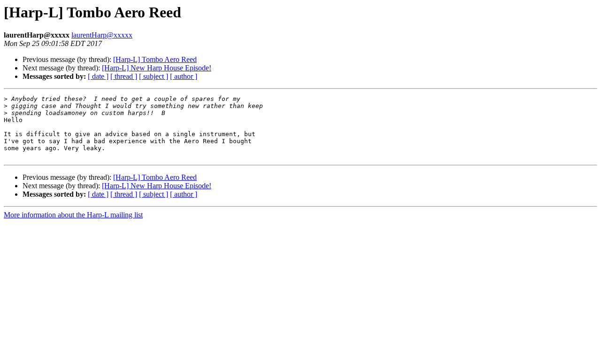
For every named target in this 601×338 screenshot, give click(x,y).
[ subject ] (153, 76)
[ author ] (183, 76)
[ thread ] (123, 76)
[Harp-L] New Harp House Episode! (156, 68)
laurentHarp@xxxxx (101, 35)
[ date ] (98, 76)
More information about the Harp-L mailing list (73, 215)
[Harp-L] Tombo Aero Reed (155, 59)
